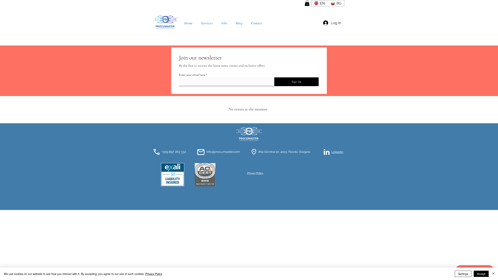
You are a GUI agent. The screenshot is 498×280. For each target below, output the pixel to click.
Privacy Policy (153, 274)
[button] (307, 3)
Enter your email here (192, 75)
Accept (481, 274)
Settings (463, 274)
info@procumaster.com (223, 152)
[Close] (493, 274)
